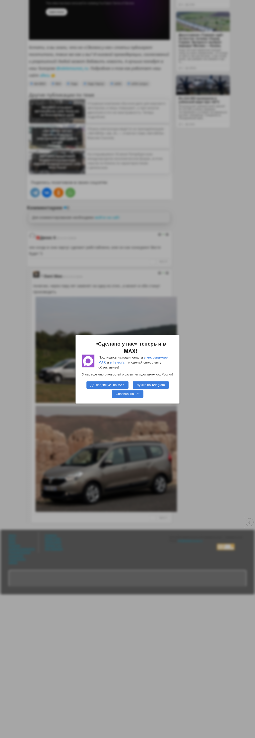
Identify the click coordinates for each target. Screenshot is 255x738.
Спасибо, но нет (127, 393)
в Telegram (118, 362)
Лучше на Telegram (151, 384)
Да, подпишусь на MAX (107, 384)
